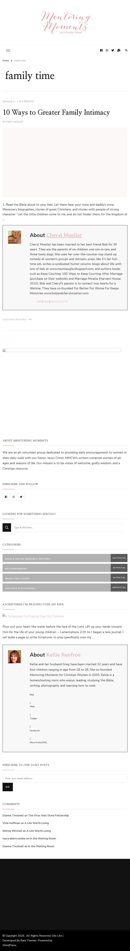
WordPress (9, 945)
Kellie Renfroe (63, 654)
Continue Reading (14, 319)
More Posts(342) (38, 742)
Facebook (35, 730)
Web (45, 301)
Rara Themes (28, 940)
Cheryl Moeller (14, 121)
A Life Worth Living (37, 823)
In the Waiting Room (43, 838)
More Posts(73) (59, 301)
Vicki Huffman (11, 823)
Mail (39, 301)
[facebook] (6, 496)
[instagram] (13, 496)
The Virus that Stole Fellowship (48, 815)
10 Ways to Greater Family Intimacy (56, 112)
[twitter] (21, 496)
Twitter (33, 718)
